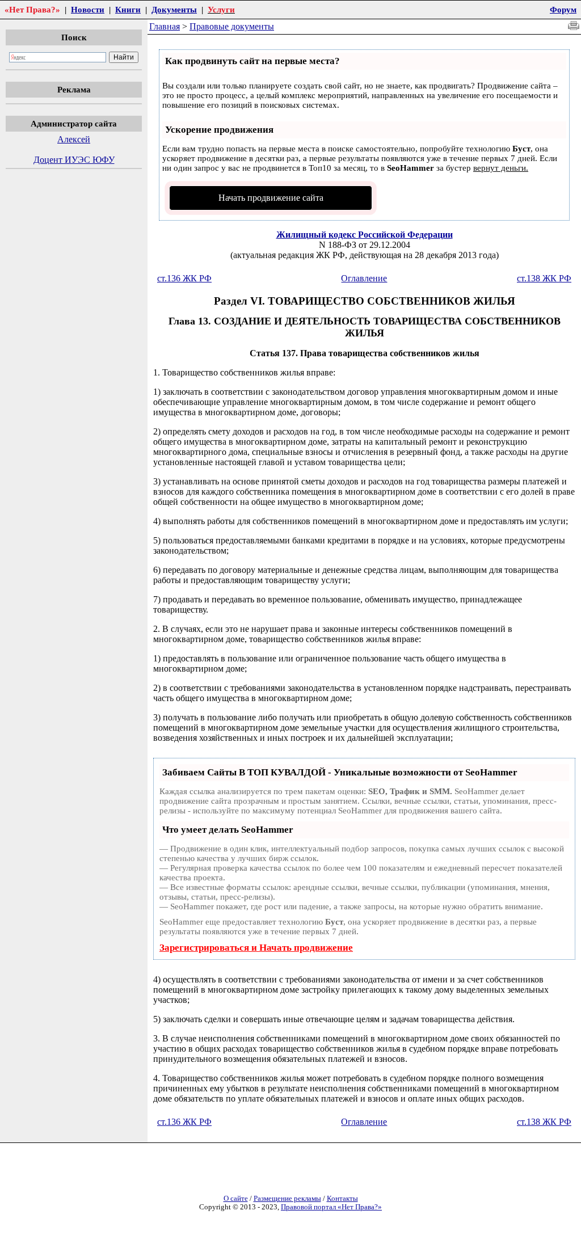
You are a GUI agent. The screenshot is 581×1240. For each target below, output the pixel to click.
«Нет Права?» (32, 9)
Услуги (221, 9)
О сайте (236, 1199)
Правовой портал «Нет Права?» (331, 1207)
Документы (174, 9)
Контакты (342, 1199)
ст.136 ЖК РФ (184, 278)
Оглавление (364, 278)
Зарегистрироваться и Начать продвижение (256, 947)
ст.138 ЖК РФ (544, 278)
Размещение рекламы (287, 1199)
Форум (563, 9)
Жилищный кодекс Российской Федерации (364, 234)
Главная (164, 26)
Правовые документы (232, 26)
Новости (87, 9)
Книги (128, 9)
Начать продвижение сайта (270, 198)
